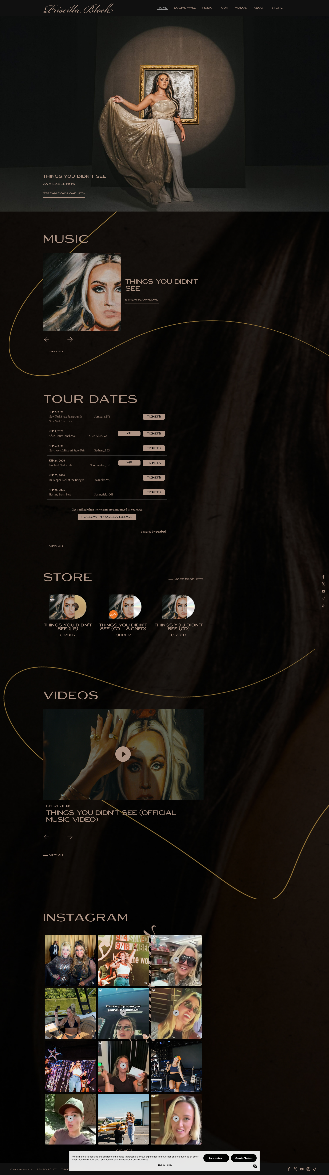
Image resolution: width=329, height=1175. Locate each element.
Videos (241, 8)
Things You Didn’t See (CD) (178, 627)
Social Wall (185, 8)
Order (67, 635)
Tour (223, 8)
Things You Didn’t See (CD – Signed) (123, 627)
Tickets (154, 416)
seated (160, 531)
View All (56, 546)
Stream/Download (142, 300)
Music (207, 8)
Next (70, 339)
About (259, 8)
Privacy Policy (47, 1169)
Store (277, 8)
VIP (129, 433)
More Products (189, 579)
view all (56, 352)
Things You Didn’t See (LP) (68, 627)
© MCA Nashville (21, 1170)
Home (162, 8)
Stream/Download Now (64, 193)
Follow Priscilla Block (107, 517)
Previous (46, 339)
